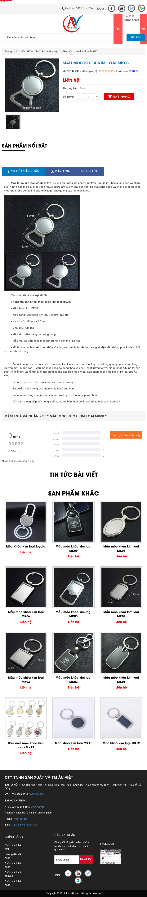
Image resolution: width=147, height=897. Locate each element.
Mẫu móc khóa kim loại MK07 (121, 548)
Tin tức (91, 171)
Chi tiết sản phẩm (24, 171)
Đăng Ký (85, 859)
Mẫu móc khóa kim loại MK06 (26, 614)
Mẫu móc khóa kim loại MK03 (26, 679)
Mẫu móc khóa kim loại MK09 (73, 548)
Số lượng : (69, 96)
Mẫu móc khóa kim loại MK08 (79, 51)
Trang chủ (11, 51)
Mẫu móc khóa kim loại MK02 (73, 679)
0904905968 (37, 806)
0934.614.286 (84, 8)
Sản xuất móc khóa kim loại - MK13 (26, 745)
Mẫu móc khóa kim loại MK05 (73, 614)
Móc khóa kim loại (47, 51)
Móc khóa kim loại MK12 (121, 743)
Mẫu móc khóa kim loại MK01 (121, 679)
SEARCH (135, 37)
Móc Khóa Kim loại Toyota (25, 546)
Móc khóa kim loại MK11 (73, 743)
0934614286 (37, 794)
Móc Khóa (26, 51)
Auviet (83, 88)
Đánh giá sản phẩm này (126, 435)
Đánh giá (62, 171)
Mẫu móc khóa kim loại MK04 (121, 614)
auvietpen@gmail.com (25, 824)
